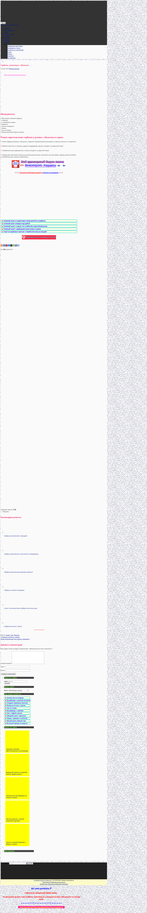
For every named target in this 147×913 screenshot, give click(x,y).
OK (7, 683)
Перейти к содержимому (9, 25)
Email (3, 670)
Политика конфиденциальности (53, 882)
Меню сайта (8, 690)
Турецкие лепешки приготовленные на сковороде (17, 750)
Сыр (11, 635)
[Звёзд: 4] (39, 430)
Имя (3, 667)
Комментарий (6, 663)
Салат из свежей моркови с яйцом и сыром (16, 843)
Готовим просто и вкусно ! (43, 880)
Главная (7, 28)
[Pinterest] (6, 245)
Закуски (7, 40)
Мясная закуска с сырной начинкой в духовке (15, 820)
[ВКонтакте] (4, 245)
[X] (11, 245)
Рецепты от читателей (15, 50)
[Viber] (16, 245)
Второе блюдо (9, 34)
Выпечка (7, 42)
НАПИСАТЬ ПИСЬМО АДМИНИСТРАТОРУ (54, 884)
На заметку (11, 58)
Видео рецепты (9, 30)
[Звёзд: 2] (39, 327)
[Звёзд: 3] (39, 379)
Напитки (10, 56)
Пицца (9, 54)
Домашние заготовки (15, 46)
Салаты (6, 36)
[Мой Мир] (9, 245)
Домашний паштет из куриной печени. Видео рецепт (16, 773)
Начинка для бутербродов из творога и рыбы (16, 796)
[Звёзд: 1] (39, 276)
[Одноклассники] (2, 245)
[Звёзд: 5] (39, 482)
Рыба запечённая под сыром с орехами (15, 639)
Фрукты (16, 635)
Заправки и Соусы (13, 48)
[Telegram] (18, 245)
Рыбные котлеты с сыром (10, 637)
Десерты (7, 38)
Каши (9, 52)
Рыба (8, 635)
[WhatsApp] (14, 245)
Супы (6, 32)
